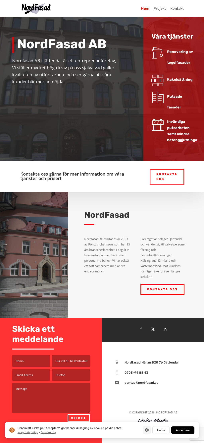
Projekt (160, 9)
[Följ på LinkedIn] (165, 329)
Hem (145, 9)
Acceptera (183, 430)
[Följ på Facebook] (141, 329)
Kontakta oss (167, 177)
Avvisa (161, 430)
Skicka (78, 418)
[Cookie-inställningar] (147, 430)
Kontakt (177, 9)
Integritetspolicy (28, 432)
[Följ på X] (153, 329)
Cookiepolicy (48, 432)
